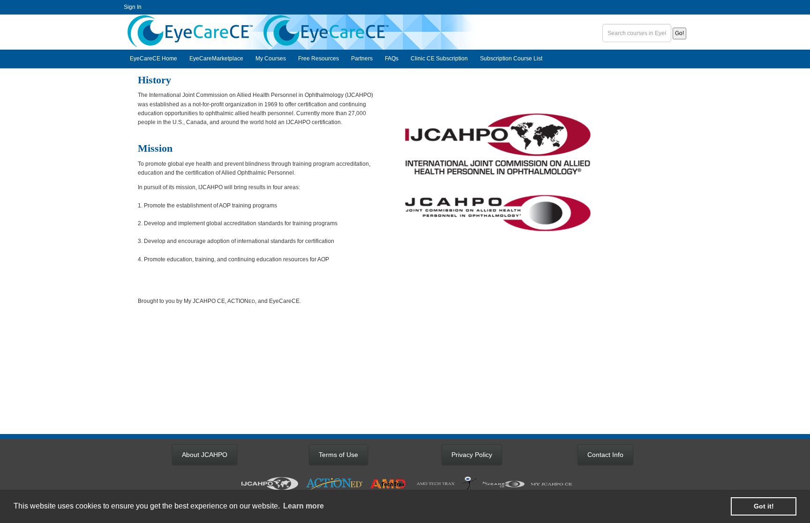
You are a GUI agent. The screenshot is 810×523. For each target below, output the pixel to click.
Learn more (303, 506)
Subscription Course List (511, 58)
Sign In (133, 7)
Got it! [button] (764, 506)
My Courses (270, 58)
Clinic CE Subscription (439, 58)
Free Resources (318, 58)
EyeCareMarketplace (216, 58)
